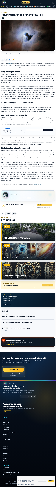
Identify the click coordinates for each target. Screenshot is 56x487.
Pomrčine (5, 448)
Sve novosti (5, 333)
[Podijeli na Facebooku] (2, 59)
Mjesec (21, 6)
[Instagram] (28, 396)
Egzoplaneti (28, 6)
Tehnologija (6, 427)
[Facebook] (22, 396)
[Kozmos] (7, 2)
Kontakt (5, 458)
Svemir (4, 420)
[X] (25, 396)
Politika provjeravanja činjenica (11, 472)
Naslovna (5, 446)
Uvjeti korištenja (7, 474)
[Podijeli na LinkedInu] (9, 59)
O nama (5, 460)
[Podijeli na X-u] (6, 59)
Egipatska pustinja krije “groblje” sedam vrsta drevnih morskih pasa (19, 316)
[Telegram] (31, 396)
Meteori (15, 6)
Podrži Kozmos (46, 285)
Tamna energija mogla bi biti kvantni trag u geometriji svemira (17, 322)
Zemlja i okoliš (50, 6)
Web (29, 197)
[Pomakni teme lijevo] (7, 6)
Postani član (12, 369)
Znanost (5, 12)
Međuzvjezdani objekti (39, 6)
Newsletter (6, 453)
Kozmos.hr (13, 195)
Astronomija (6, 422)
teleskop (10, 63)
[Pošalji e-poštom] (13, 59)
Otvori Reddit (9, 344)
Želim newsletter (48, 129)
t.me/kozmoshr (37, 184)
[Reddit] (34, 396)
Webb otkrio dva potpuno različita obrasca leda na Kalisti (16, 328)
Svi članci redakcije (14, 198)
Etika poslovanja (7, 470)
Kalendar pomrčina (28, 305)
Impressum (6, 467)
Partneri (5, 455)
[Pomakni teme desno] (53, 6)
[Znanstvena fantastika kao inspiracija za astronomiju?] (28, 251)
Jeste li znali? (6, 429)
